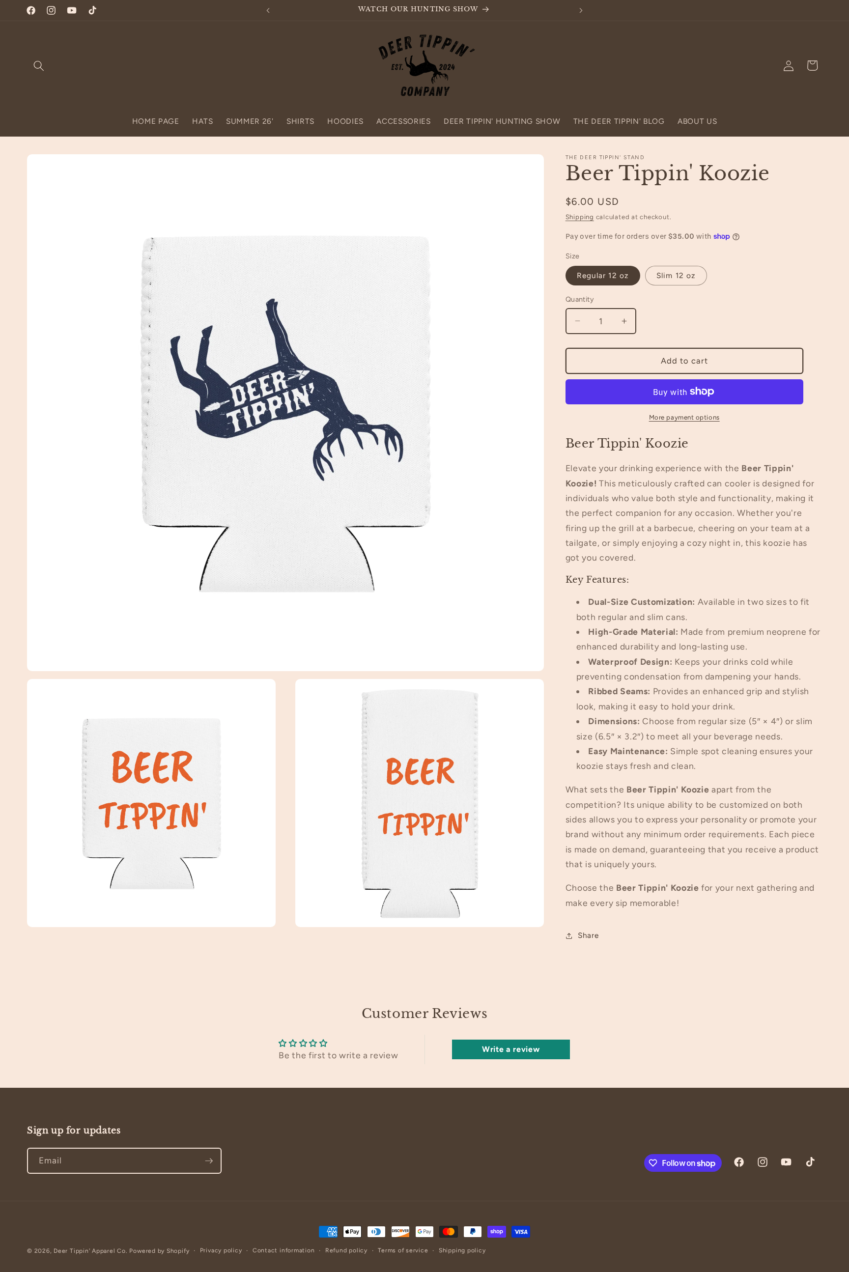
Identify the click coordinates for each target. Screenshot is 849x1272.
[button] (39, 65)
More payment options (684, 417)
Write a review (510, 1049)
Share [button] (588, 935)
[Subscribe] (209, 1161)
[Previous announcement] (268, 10)
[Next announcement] (581, 10)
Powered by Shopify (159, 1250)
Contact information (284, 1250)
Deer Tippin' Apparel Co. (90, 1250)
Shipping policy (462, 1250)
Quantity (580, 299)
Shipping (580, 217)
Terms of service (403, 1250)
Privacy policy (221, 1250)
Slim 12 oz (676, 275)
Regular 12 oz (603, 275)
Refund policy (346, 1250)
